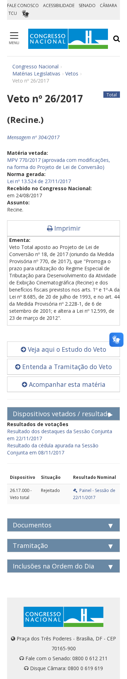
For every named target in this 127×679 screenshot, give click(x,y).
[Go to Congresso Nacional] (68, 39)
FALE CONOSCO (23, 5)
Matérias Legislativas (36, 73)
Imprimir (66, 228)
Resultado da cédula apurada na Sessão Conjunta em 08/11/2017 (52, 449)
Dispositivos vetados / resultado (62, 413)
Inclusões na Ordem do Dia (53, 566)
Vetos (71, 73)
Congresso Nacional (35, 66)
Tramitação (30, 545)
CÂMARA (108, 5)
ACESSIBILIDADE (58, 5)
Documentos (32, 525)
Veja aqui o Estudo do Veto (66, 349)
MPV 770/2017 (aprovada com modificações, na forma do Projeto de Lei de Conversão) (58, 163)
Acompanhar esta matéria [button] (66, 384)
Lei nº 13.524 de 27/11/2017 (39, 181)
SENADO (87, 5)
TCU (12, 13)
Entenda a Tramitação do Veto (66, 366)
